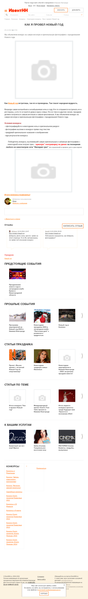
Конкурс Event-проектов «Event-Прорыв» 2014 (12, 542)
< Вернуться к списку (12, 219)
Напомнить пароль (53, 6)
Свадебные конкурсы (14, 492)
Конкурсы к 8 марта (13, 510)
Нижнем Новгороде (61, 3)
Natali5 (47, 231)
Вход (30, 6)
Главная (7, 19)
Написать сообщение (19, 203)
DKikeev (14, 231)
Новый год (13, 103)
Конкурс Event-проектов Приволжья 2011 (14, 498)
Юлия (14, 201)
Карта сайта (41, 579)
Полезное (14, 19)
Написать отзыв (72, 226)
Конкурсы (22, 19)
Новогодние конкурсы (34, 19)
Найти (6, 15)
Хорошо (44, 593)
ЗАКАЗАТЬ (61, 10)
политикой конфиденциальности (49, 590)
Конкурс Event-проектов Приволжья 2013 (14, 525)
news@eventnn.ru (67, 580)
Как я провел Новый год (17, 233)
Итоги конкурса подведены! (17, 195)
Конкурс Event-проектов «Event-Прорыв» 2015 (12, 533)
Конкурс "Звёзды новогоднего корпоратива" (12, 479)
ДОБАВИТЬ (76, 10)
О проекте (40, 576)
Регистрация (41, 6)
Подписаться (41, 468)
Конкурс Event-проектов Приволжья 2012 (14, 516)
